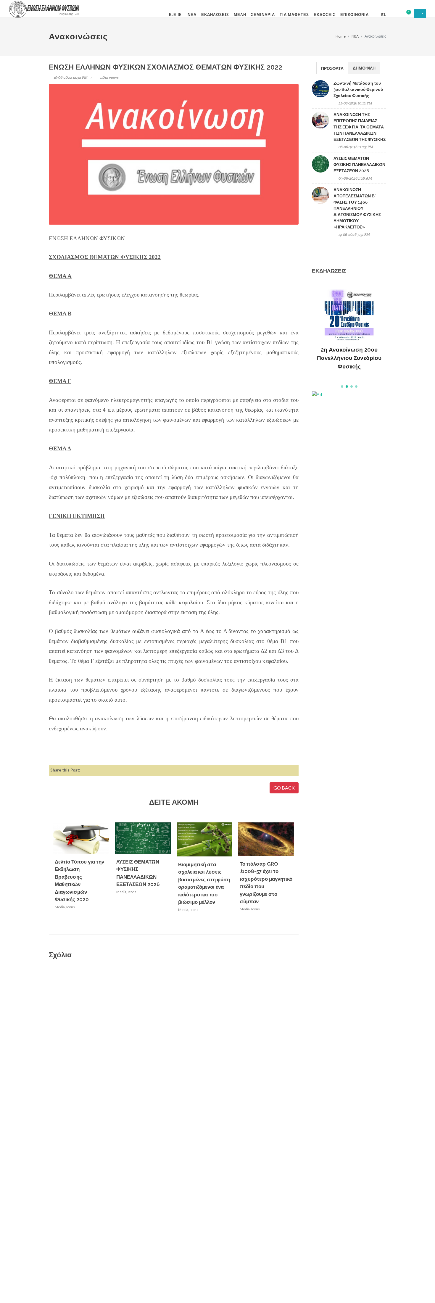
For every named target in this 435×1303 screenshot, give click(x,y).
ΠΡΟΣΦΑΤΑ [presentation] (332, 68)
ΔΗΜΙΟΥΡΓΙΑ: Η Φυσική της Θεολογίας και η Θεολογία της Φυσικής (349, 348)
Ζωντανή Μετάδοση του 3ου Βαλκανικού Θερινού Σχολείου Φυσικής (358, 89)
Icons (70, 907)
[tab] (332, 68)
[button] (342, 386)
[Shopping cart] (405, 14)
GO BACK (284, 787)
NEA (355, 36)
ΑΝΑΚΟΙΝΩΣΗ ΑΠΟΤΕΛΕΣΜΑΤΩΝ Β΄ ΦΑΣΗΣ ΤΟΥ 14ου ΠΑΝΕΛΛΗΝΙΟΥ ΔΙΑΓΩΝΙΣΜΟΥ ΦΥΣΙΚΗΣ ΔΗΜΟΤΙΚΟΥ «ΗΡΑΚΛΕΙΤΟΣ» (357, 208)
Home (341, 36)
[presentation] (299, 875)
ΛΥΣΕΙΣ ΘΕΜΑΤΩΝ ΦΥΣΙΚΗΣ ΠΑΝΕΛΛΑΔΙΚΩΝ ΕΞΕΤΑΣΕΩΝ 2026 (359, 164)
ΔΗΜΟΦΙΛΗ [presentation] (364, 67)
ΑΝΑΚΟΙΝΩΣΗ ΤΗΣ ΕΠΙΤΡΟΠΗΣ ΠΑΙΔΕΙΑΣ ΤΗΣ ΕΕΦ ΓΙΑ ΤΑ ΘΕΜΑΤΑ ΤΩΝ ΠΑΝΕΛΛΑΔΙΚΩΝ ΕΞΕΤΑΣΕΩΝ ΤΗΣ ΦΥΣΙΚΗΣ (360, 127)
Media (60, 907)
